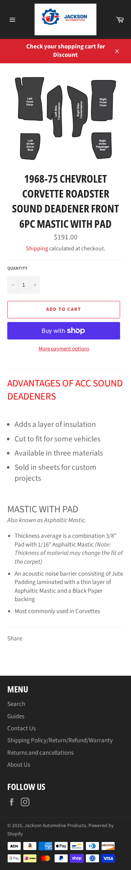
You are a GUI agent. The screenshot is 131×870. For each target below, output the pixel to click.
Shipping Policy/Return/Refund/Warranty (60, 740)
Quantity (17, 268)
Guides (15, 716)
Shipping (37, 249)
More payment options (64, 349)
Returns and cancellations (40, 752)
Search (16, 704)
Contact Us (21, 728)
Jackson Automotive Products (55, 825)
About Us (18, 764)
